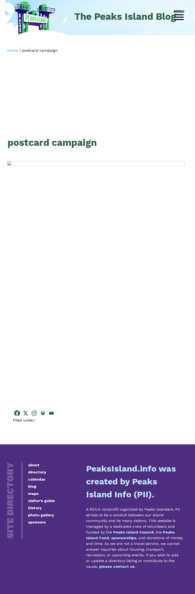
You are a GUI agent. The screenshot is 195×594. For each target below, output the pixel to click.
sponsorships (123, 538)
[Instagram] (34, 413)
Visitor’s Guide (41, 500)
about (33, 465)
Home (12, 50)
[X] (25, 413)
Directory (37, 472)
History (35, 508)
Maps (33, 493)
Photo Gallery (41, 515)
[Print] (43, 413)
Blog (32, 486)
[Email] (51, 413)
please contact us (117, 566)
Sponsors (37, 522)
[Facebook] (17, 413)
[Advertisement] (96, 88)
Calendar (36, 479)
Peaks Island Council (133, 532)
